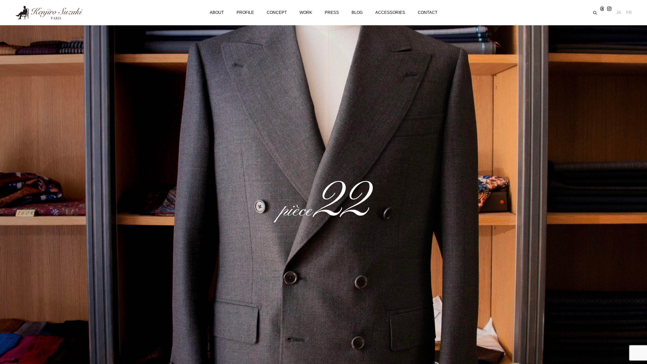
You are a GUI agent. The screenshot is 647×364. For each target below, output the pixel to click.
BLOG (357, 12)
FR (629, 12)
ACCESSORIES (390, 12)
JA (618, 12)
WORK (305, 12)
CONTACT (427, 12)
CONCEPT (277, 12)
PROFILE (245, 12)
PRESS (332, 12)
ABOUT (217, 12)
